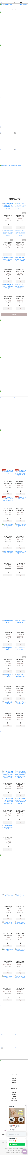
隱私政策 (14, 1098)
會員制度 (14, 1080)
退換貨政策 (14, 1100)
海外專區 (14, 1095)
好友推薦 (14, 1096)
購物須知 (14, 1093)
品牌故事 (14, 1078)
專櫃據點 (14, 1082)
